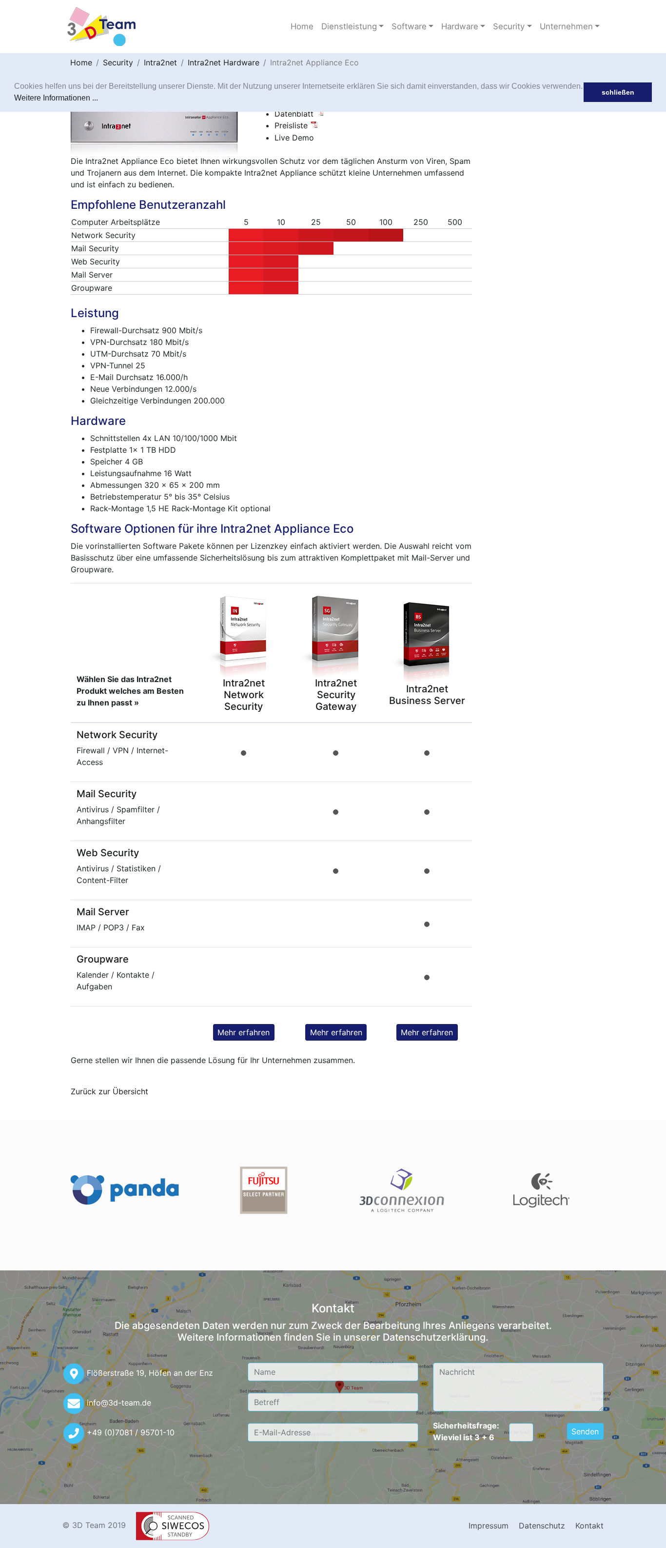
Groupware (103, 959)
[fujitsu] (263, 1190)
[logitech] (541, 1190)
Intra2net (160, 62)
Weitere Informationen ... (56, 98)
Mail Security (107, 794)
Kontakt (589, 1525)
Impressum (489, 1525)
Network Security (117, 735)
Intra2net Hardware (223, 62)
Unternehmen (566, 26)
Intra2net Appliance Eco (314, 62)
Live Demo (294, 137)
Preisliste (292, 125)
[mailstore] (124, 1190)
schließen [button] (618, 92)
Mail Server (103, 912)
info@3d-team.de (119, 1402)
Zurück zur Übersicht (109, 1091)
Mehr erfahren (243, 1032)
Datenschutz (542, 1525)
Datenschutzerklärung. (436, 1337)
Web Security (108, 853)
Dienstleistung (349, 26)
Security (509, 26)
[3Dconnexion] (402, 1190)
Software (409, 26)
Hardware (459, 26)
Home (302, 26)
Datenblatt (295, 114)
